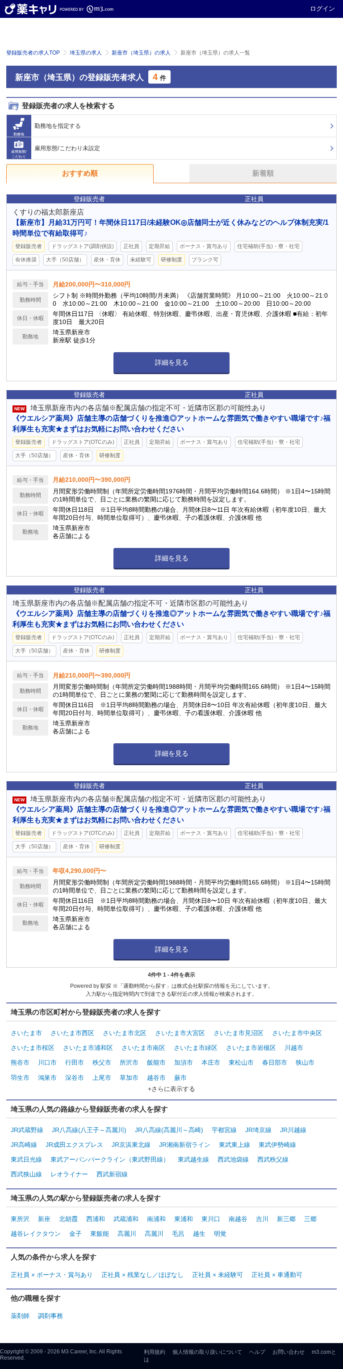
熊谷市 (20, 1062)
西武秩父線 (273, 1159)
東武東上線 (234, 1144)
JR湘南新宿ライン (184, 1144)
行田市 (74, 1062)
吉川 (262, 1218)
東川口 (210, 1218)
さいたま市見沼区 (238, 1032)
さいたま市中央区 (297, 1032)
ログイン (322, 8)
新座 (44, 1218)
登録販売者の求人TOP (33, 53)
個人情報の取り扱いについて (207, 1352)
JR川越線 (293, 1129)
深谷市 (74, 1077)
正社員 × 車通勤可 (276, 1274)
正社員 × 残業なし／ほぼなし (142, 1274)
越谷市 (156, 1077)
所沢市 (129, 1062)
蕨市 (180, 1077)
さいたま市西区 (72, 1032)
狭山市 (305, 1062)
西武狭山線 (26, 1174)
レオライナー (69, 1174)
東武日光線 (26, 1159)
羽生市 (20, 1077)
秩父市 (101, 1062)
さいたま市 (26, 1032)
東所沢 (20, 1218)
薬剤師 (20, 1315)
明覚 (220, 1233)
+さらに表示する (171, 1088)
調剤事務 (50, 1315)
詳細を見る (171, 362)
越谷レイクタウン (36, 1233)
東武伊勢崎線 (277, 1144)
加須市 (183, 1062)
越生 (199, 1233)
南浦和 (156, 1218)
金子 (75, 1233)
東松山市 (241, 1062)
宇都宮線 (224, 1129)
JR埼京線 (258, 1129)
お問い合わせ (288, 1352)
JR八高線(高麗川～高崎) (169, 1129)
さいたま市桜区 (32, 1047)
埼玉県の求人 (86, 53)
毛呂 (178, 1233)
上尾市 (101, 1077)
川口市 (47, 1062)
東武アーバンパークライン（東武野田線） (109, 1159)
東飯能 (99, 1233)
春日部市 (274, 1062)
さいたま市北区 (124, 1032)
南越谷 (238, 1218)
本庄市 (210, 1062)
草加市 (129, 1077)
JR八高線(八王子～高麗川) (89, 1129)
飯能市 (156, 1062)
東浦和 (183, 1218)
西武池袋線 (233, 1159)
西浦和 (95, 1218)
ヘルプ (257, 1352)
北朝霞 (68, 1218)
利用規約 (154, 1352)
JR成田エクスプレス (74, 1144)
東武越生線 (193, 1159)
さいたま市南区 (143, 1047)
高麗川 (126, 1233)
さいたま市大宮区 (180, 1032)
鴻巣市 (47, 1077)
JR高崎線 (24, 1144)
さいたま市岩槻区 (251, 1047)
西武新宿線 (112, 1174)
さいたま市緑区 (196, 1047)
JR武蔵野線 (27, 1129)
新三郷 (286, 1218)
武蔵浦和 (125, 1218)
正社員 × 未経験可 (217, 1274)
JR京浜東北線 (131, 1144)
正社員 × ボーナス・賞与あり (52, 1274)
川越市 (293, 1047)
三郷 (310, 1218)
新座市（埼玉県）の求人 (141, 53)
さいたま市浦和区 (88, 1047)
